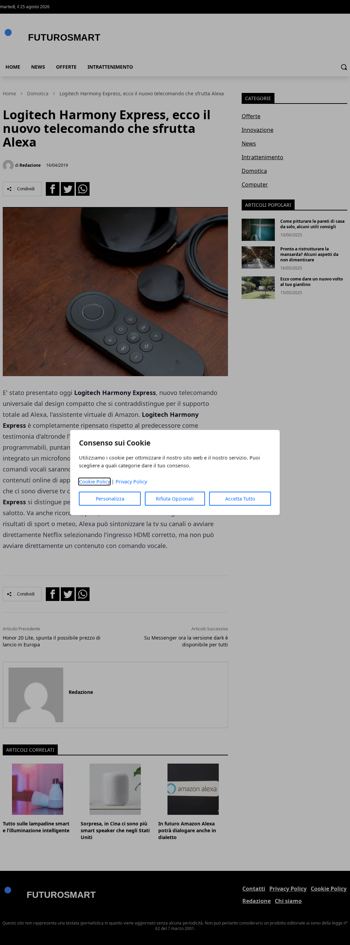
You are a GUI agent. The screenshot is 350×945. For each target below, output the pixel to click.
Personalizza (110, 498)
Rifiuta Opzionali (175, 498)
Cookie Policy (94, 481)
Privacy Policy (131, 481)
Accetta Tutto (240, 498)
